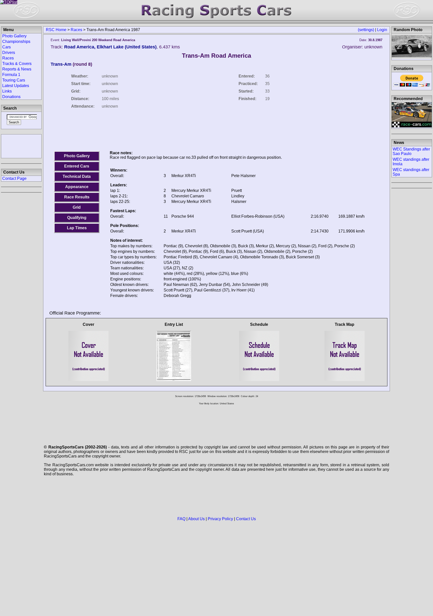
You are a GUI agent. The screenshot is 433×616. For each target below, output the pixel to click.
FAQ (181, 519)
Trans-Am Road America (216, 55)
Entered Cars (76, 166)
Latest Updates (15, 86)
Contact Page (14, 178)
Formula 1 (11, 74)
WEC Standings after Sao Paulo (411, 151)
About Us (196, 519)
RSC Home (56, 30)
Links (7, 91)
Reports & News (16, 69)
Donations (11, 97)
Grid (77, 207)
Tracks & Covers (17, 63)
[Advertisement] (21, 145)
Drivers (8, 52)
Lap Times (77, 228)
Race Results (76, 197)
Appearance (76, 187)
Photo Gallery (77, 156)
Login (382, 30)
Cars (6, 47)
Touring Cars (13, 80)
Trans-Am (61, 64)
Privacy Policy (220, 519)
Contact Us (246, 519)
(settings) (366, 30)
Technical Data (77, 176)
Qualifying (76, 217)
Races (76, 30)
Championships (16, 41)
